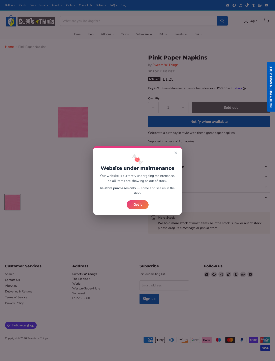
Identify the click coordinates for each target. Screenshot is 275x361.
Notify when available (271, 87)
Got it (137, 204)
